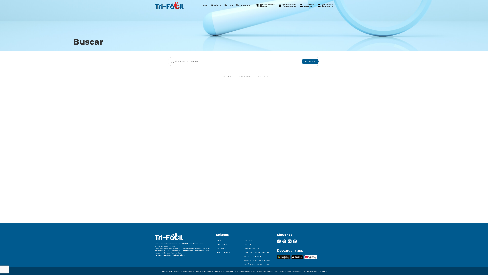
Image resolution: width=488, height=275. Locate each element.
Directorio (222, 245)
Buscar (248, 241)
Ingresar (249, 245)
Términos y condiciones (257, 260)
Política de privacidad (256, 264)
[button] (287, 5)
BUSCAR (310, 61)
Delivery (221, 249)
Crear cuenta (251, 249)
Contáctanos (223, 252)
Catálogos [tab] (262, 77)
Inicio (219, 241)
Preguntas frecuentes (256, 252)
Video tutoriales (253, 256)
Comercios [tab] (226, 77)
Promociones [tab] (244, 77)
